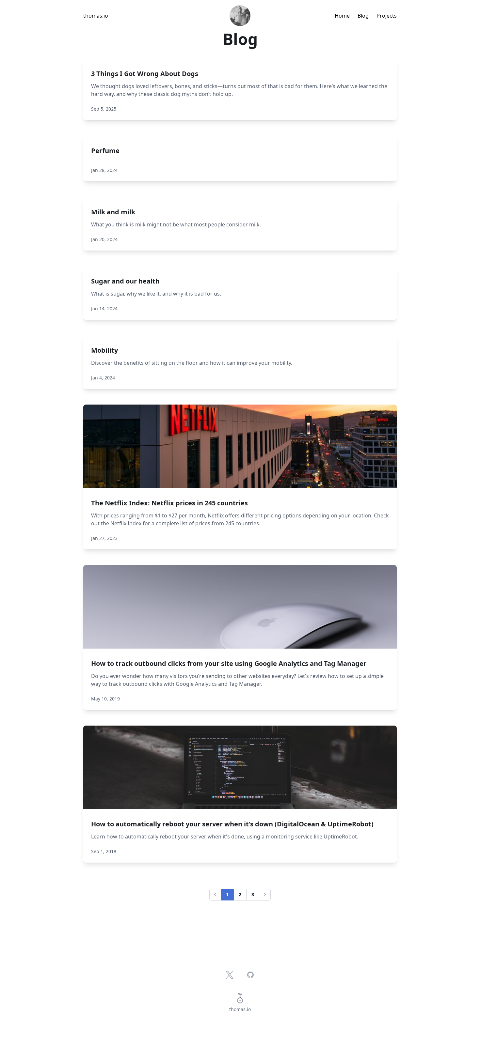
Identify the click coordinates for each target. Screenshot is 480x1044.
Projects (386, 15)
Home (342, 15)
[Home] (240, 15)
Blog (363, 15)
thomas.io (95, 15)
